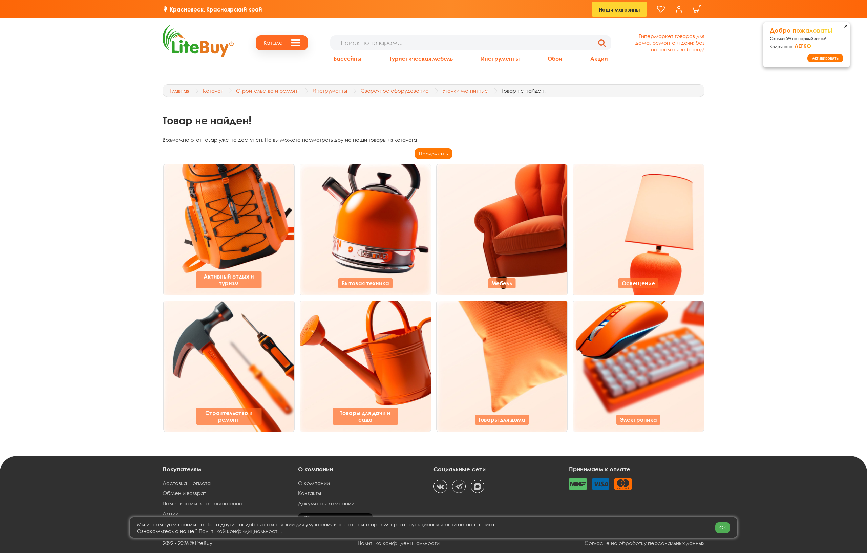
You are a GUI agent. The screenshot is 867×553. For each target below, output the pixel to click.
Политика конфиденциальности (399, 542)
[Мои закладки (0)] (661, 9)
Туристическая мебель (421, 58)
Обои (555, 58)
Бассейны (347, 58)
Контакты (309, 493)
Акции (599, 58)
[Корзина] (697, 9)
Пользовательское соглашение (202, 503)
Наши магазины (619, 9)
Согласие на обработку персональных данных (644, 542)
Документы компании (326, 503)
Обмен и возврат (184, 493)
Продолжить (433, 153)
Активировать (825, 58)
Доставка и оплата (187, 483)
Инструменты (500, 58)
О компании (314, 483)
